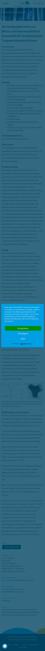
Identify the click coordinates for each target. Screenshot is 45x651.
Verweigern (23, 333)
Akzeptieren (23, 328)
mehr (23, 338)
